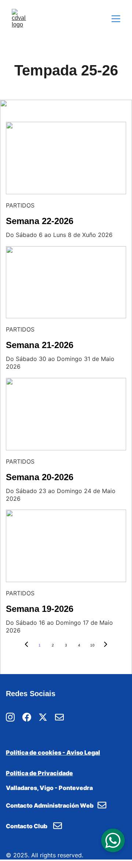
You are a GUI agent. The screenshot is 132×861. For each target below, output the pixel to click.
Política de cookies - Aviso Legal (53, 752)
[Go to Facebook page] (26, 717)
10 (92, 645)
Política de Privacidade (39, 773)
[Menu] (115, 18)
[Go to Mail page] (59, 717)
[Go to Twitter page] (42, 717)
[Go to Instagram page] (10, 717)
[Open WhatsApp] (113, 840)
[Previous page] (26, 645)
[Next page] (105, 645)
